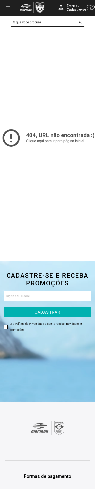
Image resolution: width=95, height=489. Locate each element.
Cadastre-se (76, 9)
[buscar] (80, 22)
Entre (71, 6)
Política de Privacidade (29, 323)
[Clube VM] (47, 434)
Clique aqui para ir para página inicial (55, 141)
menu (8, 8)
